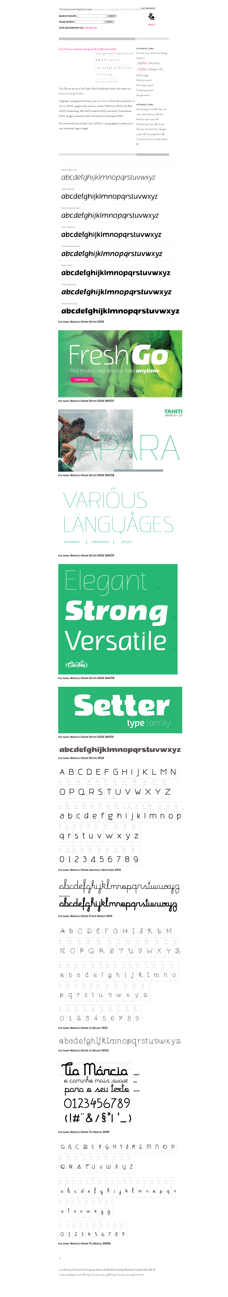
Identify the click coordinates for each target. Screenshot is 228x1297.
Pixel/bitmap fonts (145, 124)
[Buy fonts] (153, 63)
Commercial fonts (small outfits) (152, 139)
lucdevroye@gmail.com (70, 1274)
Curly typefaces (154, 134)
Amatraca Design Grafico (71, 93)
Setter (90, 123)
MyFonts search (144, 80)
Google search (143, 95)
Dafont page (142, 75)
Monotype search (144, 85)
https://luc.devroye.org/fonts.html (127, 1274)
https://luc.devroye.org (96, 1274)
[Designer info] (155, 69)
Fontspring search (144, 90)
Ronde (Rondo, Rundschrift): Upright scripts (151, 129)
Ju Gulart (104, 101)
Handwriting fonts (145, 109)
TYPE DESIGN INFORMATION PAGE (75, 9)
